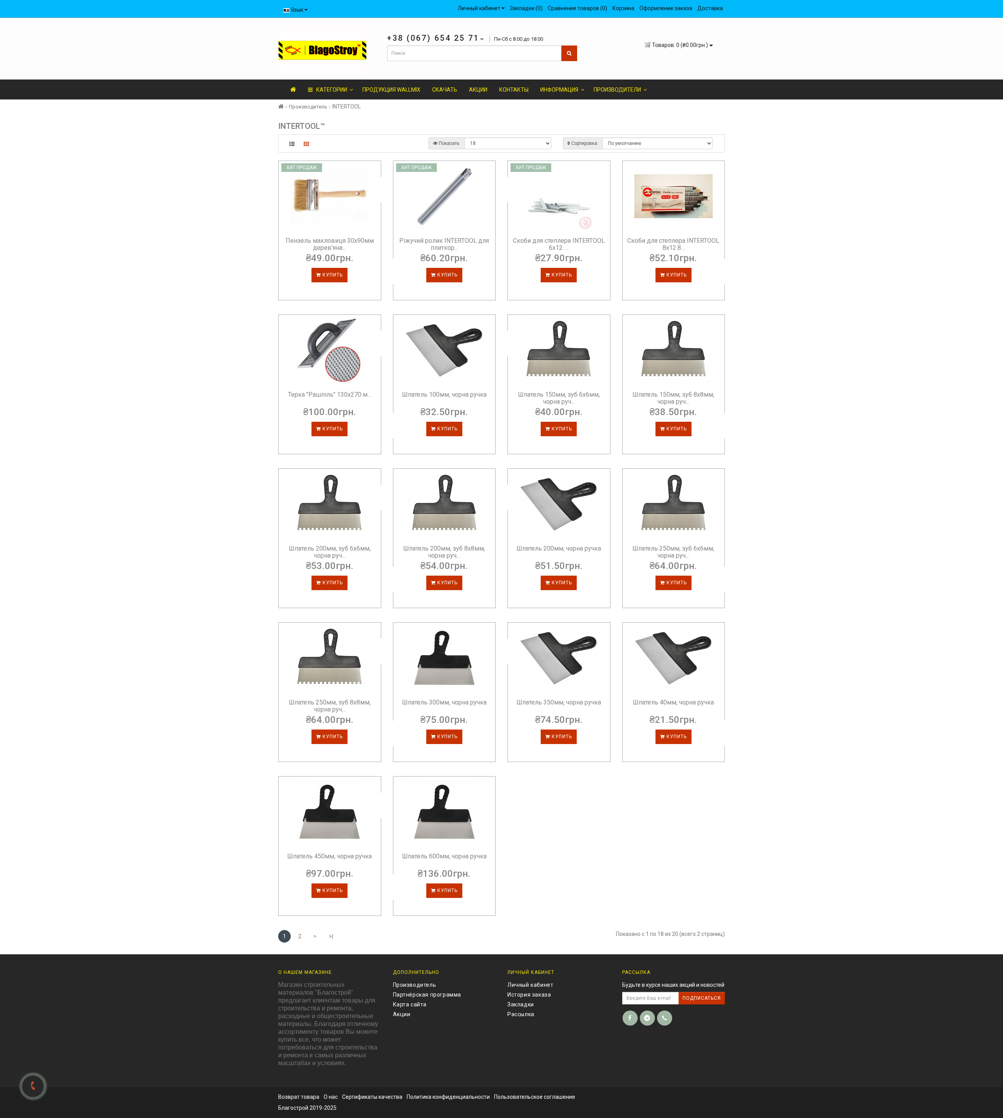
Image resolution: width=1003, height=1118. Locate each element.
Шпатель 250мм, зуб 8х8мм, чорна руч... (330, 706)
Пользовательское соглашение (534, 1097)
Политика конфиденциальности (448, 1097)
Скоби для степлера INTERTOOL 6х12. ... (559, 244)
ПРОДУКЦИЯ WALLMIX (391, 90)
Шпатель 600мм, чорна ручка (444, 856)
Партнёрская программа (427, 995)
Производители (617, 90)
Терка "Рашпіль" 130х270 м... (329, 394)
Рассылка (520, 1014)
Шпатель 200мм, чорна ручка (558, 548)
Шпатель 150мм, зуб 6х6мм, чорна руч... (559, 398)
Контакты (514, 90)
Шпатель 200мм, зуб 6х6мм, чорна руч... (330, 552)
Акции (478, 90)
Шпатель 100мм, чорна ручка (444, 394)
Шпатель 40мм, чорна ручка (673, 702)
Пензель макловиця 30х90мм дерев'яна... (330, 244)
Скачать (444, 90)
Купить (332, 275)
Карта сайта (410, 1004)
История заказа (529, 995)
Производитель (308, 107)
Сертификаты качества (372, 1097)
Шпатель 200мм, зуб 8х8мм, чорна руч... (444, 552)
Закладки (520, 1004)
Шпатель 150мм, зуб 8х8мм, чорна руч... (673, 398)
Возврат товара (298, 1097)
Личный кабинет (530, 985)
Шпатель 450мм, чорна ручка (329, 856)
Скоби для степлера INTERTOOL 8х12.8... (673, 244)
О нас (331, 1097)
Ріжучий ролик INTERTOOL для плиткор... (444, 244)
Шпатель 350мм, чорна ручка (558, 702)
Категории (330, 90)
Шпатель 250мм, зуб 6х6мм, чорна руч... (673, 552)
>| (331, 936)
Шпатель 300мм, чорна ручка (444, 702)
